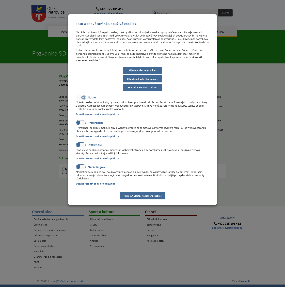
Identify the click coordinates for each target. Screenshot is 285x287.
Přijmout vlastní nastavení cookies (143, 195)
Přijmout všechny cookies (142, 70)
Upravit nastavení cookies (142, 87)
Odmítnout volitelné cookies (142, 78)
